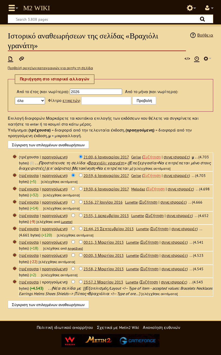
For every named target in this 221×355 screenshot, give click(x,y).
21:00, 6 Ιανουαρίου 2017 (106, 156)
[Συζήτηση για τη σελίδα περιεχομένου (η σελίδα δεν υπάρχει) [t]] (21, 58)
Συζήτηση (152, 156)
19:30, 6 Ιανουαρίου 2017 (106, 188)
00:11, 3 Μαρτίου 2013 (104, 242)
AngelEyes (75, 248)
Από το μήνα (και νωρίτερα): (151, 91)
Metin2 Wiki (36, 8)
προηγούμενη (54, 156)
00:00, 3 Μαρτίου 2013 (104, 255)
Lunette (66, 222)
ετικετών (71, 100)
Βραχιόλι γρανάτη (106, 162)
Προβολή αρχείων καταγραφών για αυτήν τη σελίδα (50, 68)
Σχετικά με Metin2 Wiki (118, 327)
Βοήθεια (205, 35)
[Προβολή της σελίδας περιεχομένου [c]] (10, 58)
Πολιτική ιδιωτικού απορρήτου (65, 327)
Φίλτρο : (64, 100)
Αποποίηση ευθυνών (161, 327)
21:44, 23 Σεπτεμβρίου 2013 (109, 228)
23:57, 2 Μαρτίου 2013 (103, 282)
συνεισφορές (176, 156)
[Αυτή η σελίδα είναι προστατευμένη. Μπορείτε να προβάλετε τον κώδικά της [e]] (187, 58)
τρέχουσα (29, 175)
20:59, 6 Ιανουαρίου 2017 (106, 175)
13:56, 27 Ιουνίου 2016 (103, 202)
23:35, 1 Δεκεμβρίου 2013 (106, 215)
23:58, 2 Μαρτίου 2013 (104, 268)
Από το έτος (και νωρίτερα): (43, 91)
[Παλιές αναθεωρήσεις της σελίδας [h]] (196, 58)
